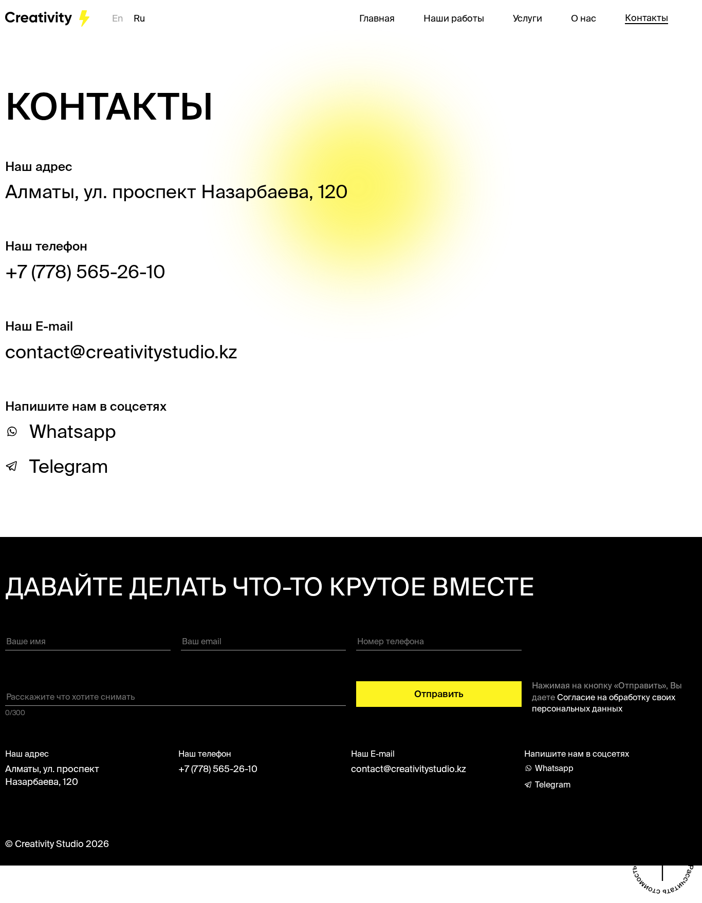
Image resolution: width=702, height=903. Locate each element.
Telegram (68, 466)
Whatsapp (72, 431)
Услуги (527, 18)
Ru (139, 18)
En (118, 18)
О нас (583, 18)
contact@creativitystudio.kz (408, 768)
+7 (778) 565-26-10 (85, 271)
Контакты (646, 18)
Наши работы (453, 18)
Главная (377, 18)
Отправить (439, 693)
